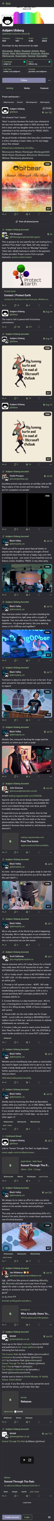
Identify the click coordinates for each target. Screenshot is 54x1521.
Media (27, 88)
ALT (48, 209)
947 (17, 41)
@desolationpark (33, 1360)
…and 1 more (7, 1125)
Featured (44, 88)
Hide (47, 164)
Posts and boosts (10, 96)
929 (4, 41)
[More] (50, 214)
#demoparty (45, 102)
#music (20, 102)
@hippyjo (27, 1366)
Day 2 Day (6, 1366)
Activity (9, 88)
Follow (24, 80)
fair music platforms (27, 1347)
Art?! (4, 1360)
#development (31, 102)
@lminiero (36, 1357)
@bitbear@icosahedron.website (14, 34)
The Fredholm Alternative (13, 1369)
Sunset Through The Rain (13, 1363)
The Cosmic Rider (10, 1354)
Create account (12, 1517)
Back (8, 3)
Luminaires (7, 1357)
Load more (27, 1503)
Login (27, 1517)
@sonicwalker (41, 1354)
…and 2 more (7, 1257)
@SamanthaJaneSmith (19, 1372)
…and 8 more (43, 1177)
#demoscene (8, 102)
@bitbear (40, 1363)
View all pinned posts (29, 221)
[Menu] (49, 80)
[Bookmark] (39, 214)
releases (27, 1344)
